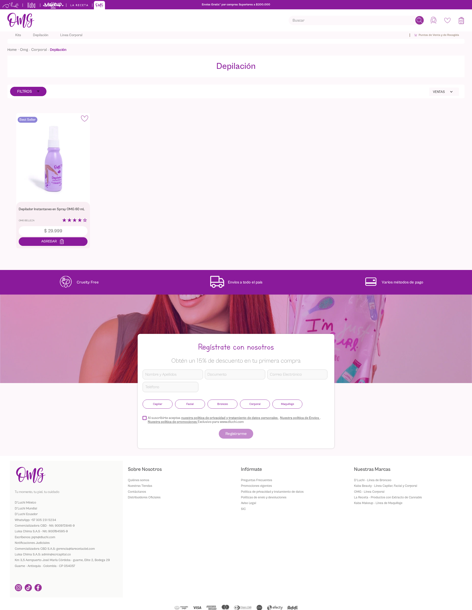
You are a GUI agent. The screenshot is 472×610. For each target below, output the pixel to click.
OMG (24, 50)
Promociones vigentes (256, 485)
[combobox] (356, 20)
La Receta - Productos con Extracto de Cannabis (388, 497)
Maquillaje (287, 403)
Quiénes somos (138, 480)
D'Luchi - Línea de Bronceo (372, 480)
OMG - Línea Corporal (369, 491)
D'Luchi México (25, 502)
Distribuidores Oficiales (144, 497)
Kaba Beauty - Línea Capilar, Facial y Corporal (385, 485)
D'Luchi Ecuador (26, 514)
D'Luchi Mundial (26, 508)
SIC (243, 508)
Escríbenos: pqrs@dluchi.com (35, 537)
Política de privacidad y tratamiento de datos (272, 491)
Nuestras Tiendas (140, 485)
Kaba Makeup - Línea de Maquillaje (378, 503)
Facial (190, 403)
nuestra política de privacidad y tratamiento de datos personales (230, 418)
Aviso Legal (248, 503)
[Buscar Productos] (419, 20)
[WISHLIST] (447, 20)
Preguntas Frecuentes (256, 480)
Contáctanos (137, 491)
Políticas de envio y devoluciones (263, 497)
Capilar (157, 403)
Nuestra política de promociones (173, 422)
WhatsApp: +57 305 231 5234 (35, 519)
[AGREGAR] (53, 241)
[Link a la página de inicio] (13, 50)
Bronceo (222, 403)
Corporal (39, 50)
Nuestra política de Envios (300, 418)
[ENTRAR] (434, 20)
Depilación (58, 50)
